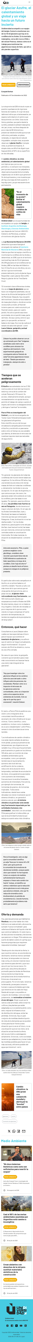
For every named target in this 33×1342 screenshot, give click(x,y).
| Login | (22, 1336)
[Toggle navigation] (29, 2)
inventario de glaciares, (9, 1121)
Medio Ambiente (8, 85)
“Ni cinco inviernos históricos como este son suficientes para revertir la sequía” (15, 1168)
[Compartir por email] (23, 1131)
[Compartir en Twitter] (9, 1131)
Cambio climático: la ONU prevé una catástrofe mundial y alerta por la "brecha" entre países (22, 1096)
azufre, (14, 1116)
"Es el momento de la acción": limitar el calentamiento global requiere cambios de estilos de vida (23, 203)
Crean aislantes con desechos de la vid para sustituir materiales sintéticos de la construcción (14, 1269)
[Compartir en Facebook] (18, 1131)
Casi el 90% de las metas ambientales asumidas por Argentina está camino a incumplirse (15, 1218)
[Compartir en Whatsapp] (13, 1131)
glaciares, (6, 1116)
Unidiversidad (23, 85)
